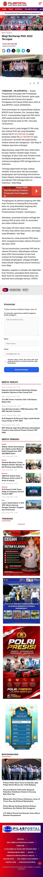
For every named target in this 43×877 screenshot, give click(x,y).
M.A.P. (25, 290)
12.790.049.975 (26, 137)
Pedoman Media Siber (16, 852)
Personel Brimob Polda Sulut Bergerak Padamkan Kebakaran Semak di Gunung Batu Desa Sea (19, 792)
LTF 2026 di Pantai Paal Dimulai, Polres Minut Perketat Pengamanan (21, 814)
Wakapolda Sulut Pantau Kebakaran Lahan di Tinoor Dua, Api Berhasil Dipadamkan (21, 800)
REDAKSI (20, 839)
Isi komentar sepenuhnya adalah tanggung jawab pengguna (20, 314)
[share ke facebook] (9, 52)
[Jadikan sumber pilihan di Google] (4, 52)
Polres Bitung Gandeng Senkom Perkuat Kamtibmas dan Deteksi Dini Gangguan (19, 807)
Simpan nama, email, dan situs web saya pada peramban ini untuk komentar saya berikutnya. (23, 361)
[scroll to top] (39, 863)
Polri (11, 9)
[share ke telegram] (23, 52)
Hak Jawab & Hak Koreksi (27, 859)
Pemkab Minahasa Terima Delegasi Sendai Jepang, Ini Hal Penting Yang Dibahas (13, 465)
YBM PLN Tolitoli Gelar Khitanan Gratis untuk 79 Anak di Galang (12, 478)
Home (4, 9)
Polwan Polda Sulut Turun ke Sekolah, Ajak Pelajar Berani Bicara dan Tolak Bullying (20, 784)
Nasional (19, 9)
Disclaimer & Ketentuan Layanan (20, 842)
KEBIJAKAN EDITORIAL (27, 862)
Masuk (30, 852)
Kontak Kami (11, 862)
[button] (30, 83)
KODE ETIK (20, 846)
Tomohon (9, 32)
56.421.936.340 (18, 134)
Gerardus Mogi (15, 290)
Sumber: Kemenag (21, 748)
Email (6, 349)
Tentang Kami (8, 859)
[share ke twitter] (14, 52)
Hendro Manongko (8, 44)
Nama (6, 339)
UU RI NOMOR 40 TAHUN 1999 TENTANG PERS (20, 849)
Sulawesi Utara (31, 9)
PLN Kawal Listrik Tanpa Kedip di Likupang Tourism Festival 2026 (13, 492)
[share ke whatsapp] (18, 52)
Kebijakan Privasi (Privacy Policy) (20, 855)
